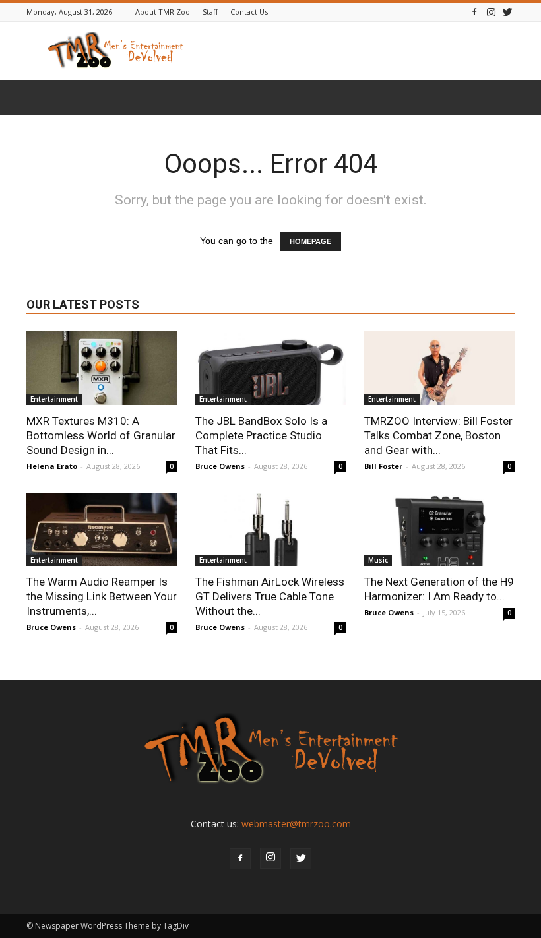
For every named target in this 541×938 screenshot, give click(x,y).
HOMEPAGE (310, 241)
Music (378, 560)
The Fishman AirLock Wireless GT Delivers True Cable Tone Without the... (269, 596)
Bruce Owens (220, 466)
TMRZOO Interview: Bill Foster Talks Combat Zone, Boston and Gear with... (438, 435)
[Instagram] (491, 11)
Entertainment (54, 399)
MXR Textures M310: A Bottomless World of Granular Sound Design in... (100, 435)
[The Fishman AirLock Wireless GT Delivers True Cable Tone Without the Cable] (270, 530)
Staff (210, 11)
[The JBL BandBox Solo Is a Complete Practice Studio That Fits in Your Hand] (270, 368)
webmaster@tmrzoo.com (296, 823)
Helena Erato (51, 466)
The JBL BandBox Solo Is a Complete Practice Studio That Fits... (261, 435)
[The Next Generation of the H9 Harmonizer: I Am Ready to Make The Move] (439, 530)
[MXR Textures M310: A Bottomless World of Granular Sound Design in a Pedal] (101, 368)
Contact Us (249, 11)
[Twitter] (507, 11)
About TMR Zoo (162, 11)
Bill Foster (383, 466)
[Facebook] (474, 11)
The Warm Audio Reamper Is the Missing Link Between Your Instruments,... (101, 596)
